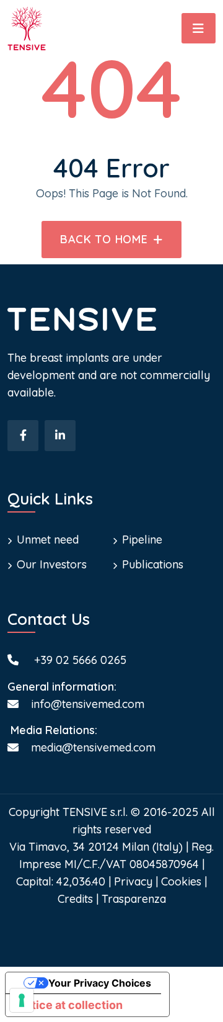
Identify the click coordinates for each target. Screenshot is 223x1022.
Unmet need (48, 539)
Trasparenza (134, 899)
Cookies (181, 881)
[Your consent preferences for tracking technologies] (21, 1000)
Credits (75, 899)
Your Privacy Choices (99, 983)
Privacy (133, 881)
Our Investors (52, 564)
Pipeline (142, 539)
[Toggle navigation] (198, 28)
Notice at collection (70, 1004)
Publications (152, 564)
